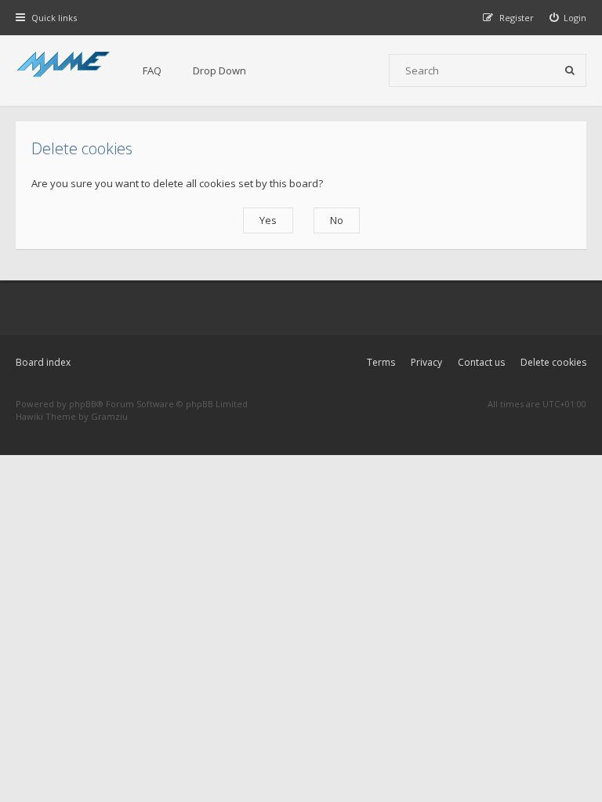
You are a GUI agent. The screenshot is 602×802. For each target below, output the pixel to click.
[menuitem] (568, 17)
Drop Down (219, 70)
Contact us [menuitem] (481, 362)
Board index (43, 362)
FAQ (152, 70)
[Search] (570, 70)
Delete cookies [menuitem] (553, 362)
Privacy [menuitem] (426, 362)
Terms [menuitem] (381, 362)
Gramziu (109, 416)
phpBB (82, 404)
